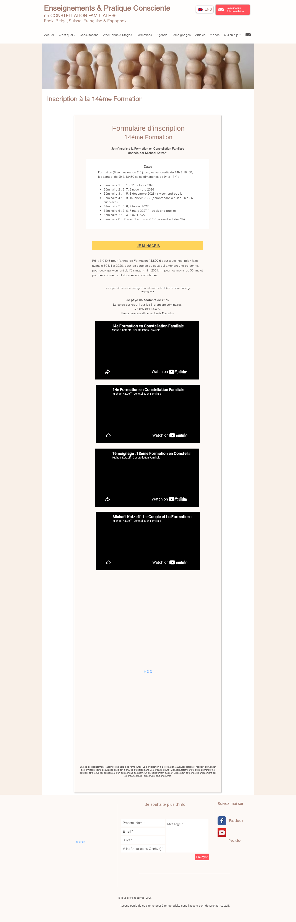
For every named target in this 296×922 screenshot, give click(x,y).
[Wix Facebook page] (222, 820)
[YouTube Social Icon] (222, 832)
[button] (221, 9)
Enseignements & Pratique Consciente (107, 8)
